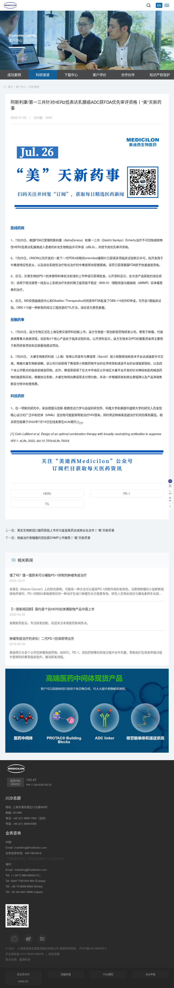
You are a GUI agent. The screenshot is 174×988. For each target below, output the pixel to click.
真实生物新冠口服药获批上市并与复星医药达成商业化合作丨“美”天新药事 (65, 530)
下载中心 (71, 74)
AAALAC (23, 981)
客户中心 (21, 86)
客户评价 (99, 74)
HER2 (47, 493)
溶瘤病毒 (66, 974)
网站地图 (54, 954)
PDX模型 (108, 974)
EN (159, 5)
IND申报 (150, 974)
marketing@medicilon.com (30, 847)
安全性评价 (23, 974)
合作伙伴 (128, 74)
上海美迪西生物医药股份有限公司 (38, 948)
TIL (47, 504)
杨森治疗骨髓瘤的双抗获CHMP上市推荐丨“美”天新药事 (53, 537)
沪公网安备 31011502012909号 (25, 954)
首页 (10, 86)
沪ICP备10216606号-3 (92, 948)
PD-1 (126, 493)
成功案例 (14, 74)
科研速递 (42, 74)
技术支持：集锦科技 (18, 959)
